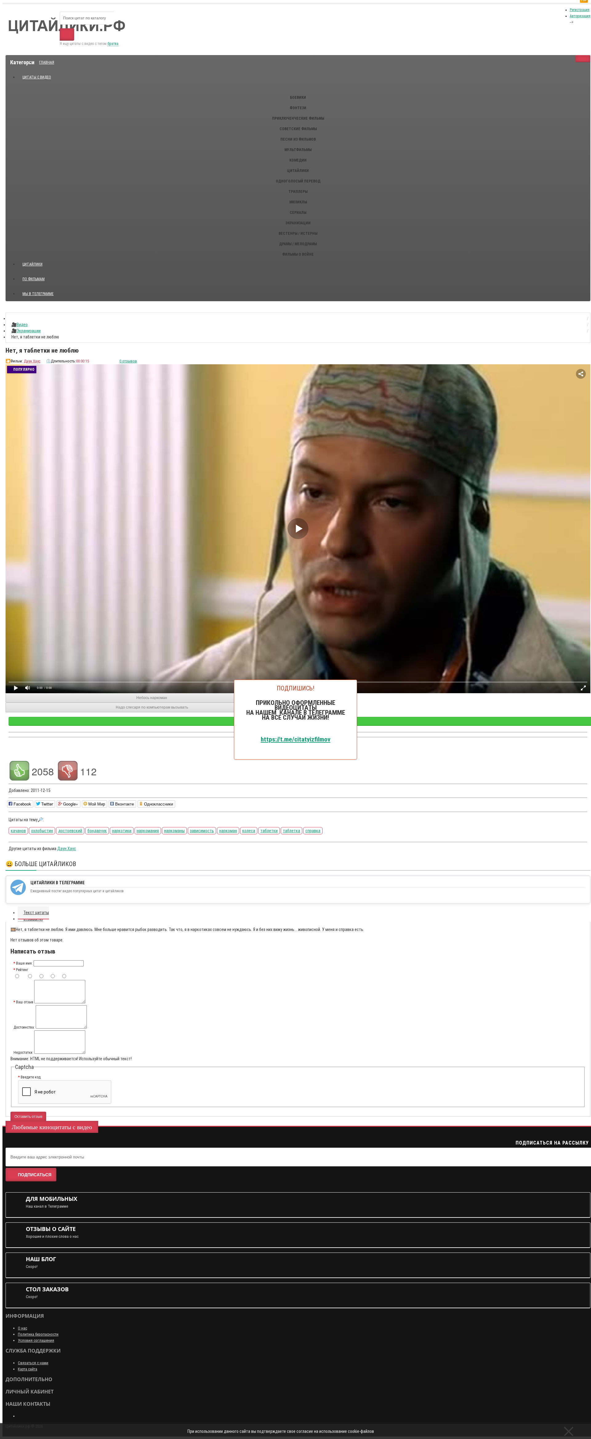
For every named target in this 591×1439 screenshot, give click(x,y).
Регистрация (579, 10)
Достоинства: (24, 1027)
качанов (18, 830)
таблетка (291, 830)
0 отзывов (128, 361)
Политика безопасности (38, 1334)
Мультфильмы (298, 150)
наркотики (121, 830)
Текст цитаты (36, 912)
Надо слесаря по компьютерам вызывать (152, 707)
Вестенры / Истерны (298, 233)
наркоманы (174, 830)
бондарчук (97, 830)
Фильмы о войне (298, 254)
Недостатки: (23, 1052)
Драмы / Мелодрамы (298, 244)
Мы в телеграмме (40, 291)
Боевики (298, 97)
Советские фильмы (298, 129)
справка (312, 830)
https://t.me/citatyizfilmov (295, 739)
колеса (248, 830)
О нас (22, 1328)
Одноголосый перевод (298, 181)
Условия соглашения (36, 1340)
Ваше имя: (24, 963)
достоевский (70, 830)
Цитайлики (298, 171)
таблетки (269, 830)
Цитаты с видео (36, 77)
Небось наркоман (151, 698)
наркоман (228, 830)
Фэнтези (298, 108)
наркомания (148, 830)
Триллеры (298, 192)
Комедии (298, 160)
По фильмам (33, 279)
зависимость (202, 830)
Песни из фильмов (298, 139)
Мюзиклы (298, 202)
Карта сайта (27, 1369)
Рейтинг (22, 970)
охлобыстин (42, 830)
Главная (46, 62)
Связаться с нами (33, 1363)
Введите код (31, 1077)
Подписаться (34, 1174)
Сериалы (298, 212)
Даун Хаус (32, 361)
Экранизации (298, 223)
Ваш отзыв (24, 1002)
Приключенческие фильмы (298, 118)
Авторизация (580, 16)
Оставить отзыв (28, 1116)
